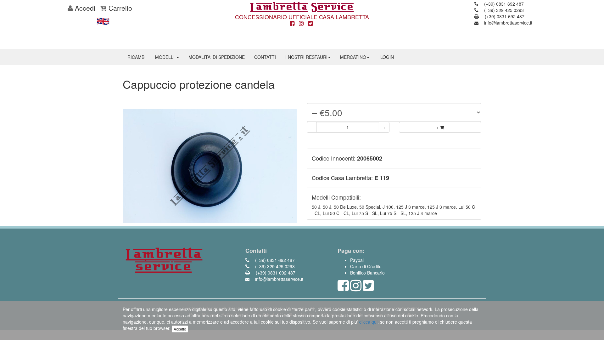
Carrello (119, 8)
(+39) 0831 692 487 (503, 4)
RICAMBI (136, 57)
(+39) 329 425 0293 (503, 10)
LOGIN (387, 57)
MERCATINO (353, 57)
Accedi (84, 8)
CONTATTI (265, 57)
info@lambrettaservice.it (507, 23)
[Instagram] (301, 23)
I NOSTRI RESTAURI (306, 57)
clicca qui (368, 322)
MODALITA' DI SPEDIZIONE (216, 57)
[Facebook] (292, 23)
